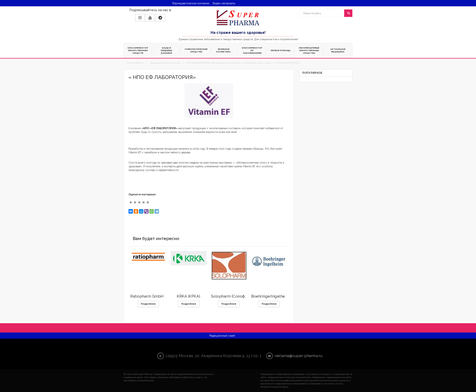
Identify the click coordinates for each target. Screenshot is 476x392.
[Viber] (146, 211)
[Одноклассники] (136, 211)
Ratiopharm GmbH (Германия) (157, 296)
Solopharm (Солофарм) (232, 296)
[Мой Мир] (141, 211)
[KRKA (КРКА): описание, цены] (189, 258)
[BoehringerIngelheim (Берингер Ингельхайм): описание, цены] (269, 260)
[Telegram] (157, 211)
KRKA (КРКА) (188, 296)
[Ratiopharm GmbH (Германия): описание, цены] (148, 256)
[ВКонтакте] (130, 211)
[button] (140, 18)
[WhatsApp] (151, 211)
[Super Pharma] (238, 17)
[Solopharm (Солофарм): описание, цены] (229, 265)
